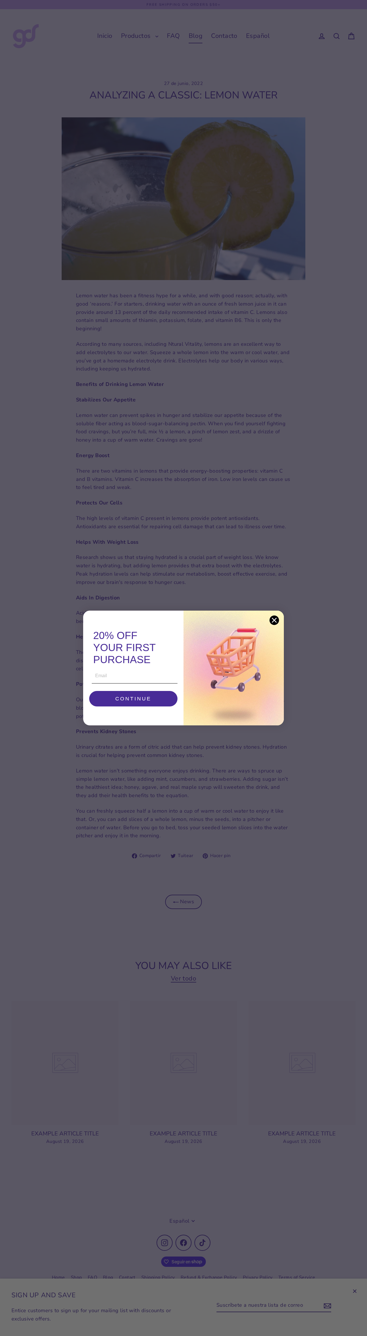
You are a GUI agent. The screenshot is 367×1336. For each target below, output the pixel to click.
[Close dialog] (274, 620)
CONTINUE (133, 699)
